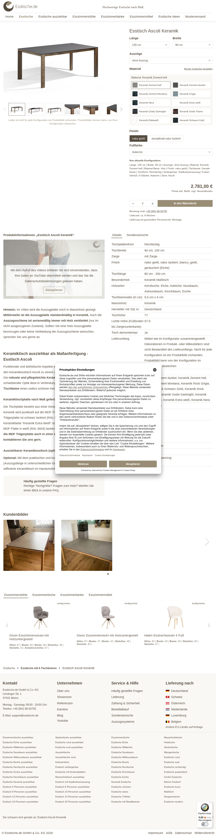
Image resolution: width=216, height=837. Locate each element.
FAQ (55, 490)
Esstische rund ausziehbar (69, 742)
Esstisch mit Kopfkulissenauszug (72, 782)
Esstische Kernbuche (122, 767)
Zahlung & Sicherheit (125, 703)
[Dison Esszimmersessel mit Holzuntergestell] (40, 617)
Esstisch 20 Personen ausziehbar (73, 801)
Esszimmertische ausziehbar (18, 737)
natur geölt (138, 138)
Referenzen (65, 703)
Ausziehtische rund (65, 757)
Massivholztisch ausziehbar (70, 777)
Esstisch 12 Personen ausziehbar (20, 796)
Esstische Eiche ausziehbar (17, 742)
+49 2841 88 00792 (156, 211)
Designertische (172, 796)
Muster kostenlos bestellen (198, 68)
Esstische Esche (120, 777)
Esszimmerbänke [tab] (72, 595)
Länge (133, 38)
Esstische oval (171, 762)
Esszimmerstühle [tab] (15, 595)
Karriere (62, 709)
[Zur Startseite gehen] (20, 6)
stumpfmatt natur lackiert (166, 138)
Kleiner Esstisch (172, 782)
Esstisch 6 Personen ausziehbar (72, 786)
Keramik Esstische (121, 782)
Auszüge (135, 53)
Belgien (176, 721)
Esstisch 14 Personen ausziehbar (73, 796)
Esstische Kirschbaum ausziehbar (21, 777)
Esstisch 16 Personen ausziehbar (20, 801)
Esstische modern (173, 801)
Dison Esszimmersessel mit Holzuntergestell (29, 637)
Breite (177, 38)
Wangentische (171, 752)
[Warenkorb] (212, 6)
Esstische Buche (120, 762)
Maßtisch (169, 791)
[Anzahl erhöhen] (152, 203)
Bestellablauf (120, 709)
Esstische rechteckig (175, 767)
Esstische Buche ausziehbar (18, 762)
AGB (169, 833)
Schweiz (176, 697)
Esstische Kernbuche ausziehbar (20, 767)
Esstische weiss (119, 791)
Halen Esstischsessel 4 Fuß (164, 635)
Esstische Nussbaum (122, 752)
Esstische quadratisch (175, 772)
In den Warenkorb (185, 203)
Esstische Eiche (119, 742)
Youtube (62, 720)
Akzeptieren (54, 290)
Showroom (64, 697)
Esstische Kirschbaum (123, 772)
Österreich (178, 703)
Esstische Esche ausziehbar (18, 772)
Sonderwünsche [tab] (137, 235)
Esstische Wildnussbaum (124, 757)
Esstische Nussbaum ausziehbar (20, 752)
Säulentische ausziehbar (68, 737)
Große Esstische (173, 777)
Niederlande (179, 709)
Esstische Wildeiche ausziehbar (19, 747)
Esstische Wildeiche (121, 747)
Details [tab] (117, 235)
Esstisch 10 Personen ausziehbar (73, 791)
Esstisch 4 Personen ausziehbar (20, 786)
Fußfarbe (135, 145)
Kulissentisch (62, 762)
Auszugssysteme (122, 721)
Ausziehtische (62, 752)
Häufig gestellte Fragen (127, 691)
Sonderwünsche (122, 715)
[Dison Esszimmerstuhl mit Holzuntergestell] (108, 617)
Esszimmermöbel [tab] (100, 595)
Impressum (155, 833)
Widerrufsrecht (204, 833)
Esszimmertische (120, 737)
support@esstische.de (25, 715)
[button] (108, 574)
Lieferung (117, 697)
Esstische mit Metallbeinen (125, 801)
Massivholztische (173, 737)
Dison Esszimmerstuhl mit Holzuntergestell (107, 635)
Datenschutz (183, 833)
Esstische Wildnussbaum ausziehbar (22, 757)
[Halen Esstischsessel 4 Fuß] (175, 617)
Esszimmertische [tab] (43, 595)
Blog (60, 715)
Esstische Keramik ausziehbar (19, 782)
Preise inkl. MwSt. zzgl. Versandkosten (192, 191)
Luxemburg (178, 715)
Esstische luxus (172, 786)
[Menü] (211, 803)
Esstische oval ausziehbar (69, 747)
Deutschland (179, 691)
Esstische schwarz (121, 786)
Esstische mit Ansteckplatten (70, 772)
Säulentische (171, 747)
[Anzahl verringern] (133, 203)
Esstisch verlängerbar (66, 767)
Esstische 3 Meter (120, 796)
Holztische (169, 742)
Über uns (63, 691)
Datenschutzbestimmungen (43, 281)
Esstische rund (172, 757)
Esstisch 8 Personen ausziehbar (20, 791)
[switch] (204, 824)
